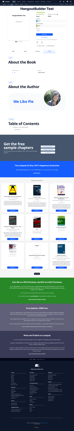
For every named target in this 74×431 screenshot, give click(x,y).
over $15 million (34, 296)
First (37, 229)
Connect (49, 1)
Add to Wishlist (44, 37)
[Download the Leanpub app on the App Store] (37, 427)
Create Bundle (32, 377)
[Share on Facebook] (14, 72)
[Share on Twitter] (12, 72)
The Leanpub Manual (33, 389)
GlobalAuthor (13, 391)
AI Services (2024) (51, 387)
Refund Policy (50, 400)
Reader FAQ (50, 377)
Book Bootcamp (14, 404)
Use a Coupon (13, 383)
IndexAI (12, 392)
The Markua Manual (33, 392)
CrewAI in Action (37, 197)
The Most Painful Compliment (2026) (55, 384)
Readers (24, 1)
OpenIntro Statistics (61, 255)
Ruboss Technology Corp (43, 422)
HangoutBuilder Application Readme (37, 255)
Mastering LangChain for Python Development (61, 198)
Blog (30, 408)
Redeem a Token (14, 384)
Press (31, 411)
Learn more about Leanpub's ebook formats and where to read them (37, 326)
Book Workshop (14, 403)
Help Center (50, 379)
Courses (21, 4)
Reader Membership (53, 39)
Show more (37, 273)
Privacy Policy (50, 399)
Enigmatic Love (12, 251)
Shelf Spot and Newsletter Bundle (17, 395)
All (8, 4)
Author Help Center (33, 387)
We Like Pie (19, 41)
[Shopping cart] (67, 1)
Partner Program (33, 399)
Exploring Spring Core (61, 227)
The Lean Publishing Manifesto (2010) (55, 391)
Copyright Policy (51, 397)
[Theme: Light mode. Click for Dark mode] (63, 1)
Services (37, 1)
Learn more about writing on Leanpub (37, 299)
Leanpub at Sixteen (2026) (53, 385)
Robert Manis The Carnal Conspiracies (12, 196)
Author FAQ (32, 385)
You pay (37, 28)
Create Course (32, 379)
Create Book (32, 376)
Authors (18, 1)
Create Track (32, 380)
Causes (31, 400)
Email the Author (41, 72)
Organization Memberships (16, 409)
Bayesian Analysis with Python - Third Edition (12, 227)
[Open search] (60, 1)
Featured (4, 4)
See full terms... (37, 173)
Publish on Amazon (14, 396)
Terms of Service (51, 396)
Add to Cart (44, 34)
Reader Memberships (52, 375)
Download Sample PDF (47, 146)
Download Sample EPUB (48, 149)
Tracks (26, 4)
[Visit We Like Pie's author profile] (52, 97)
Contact (31, 409)
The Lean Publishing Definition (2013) (55, 389)
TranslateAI (13, 398)
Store (14, 1)
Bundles (16, 4)
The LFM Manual (33, 391)
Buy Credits (50, 376)
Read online (48, 152)
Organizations (30, 1)
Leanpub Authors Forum (34, 388)
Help (71, 4)
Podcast (61, 4)
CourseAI (13, 389)
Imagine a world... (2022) (52, 388)
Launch (66, 4)
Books (12, 4)
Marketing (43, 1)
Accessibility (32, 401)
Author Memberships (33, 375)
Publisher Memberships (15, 411)
